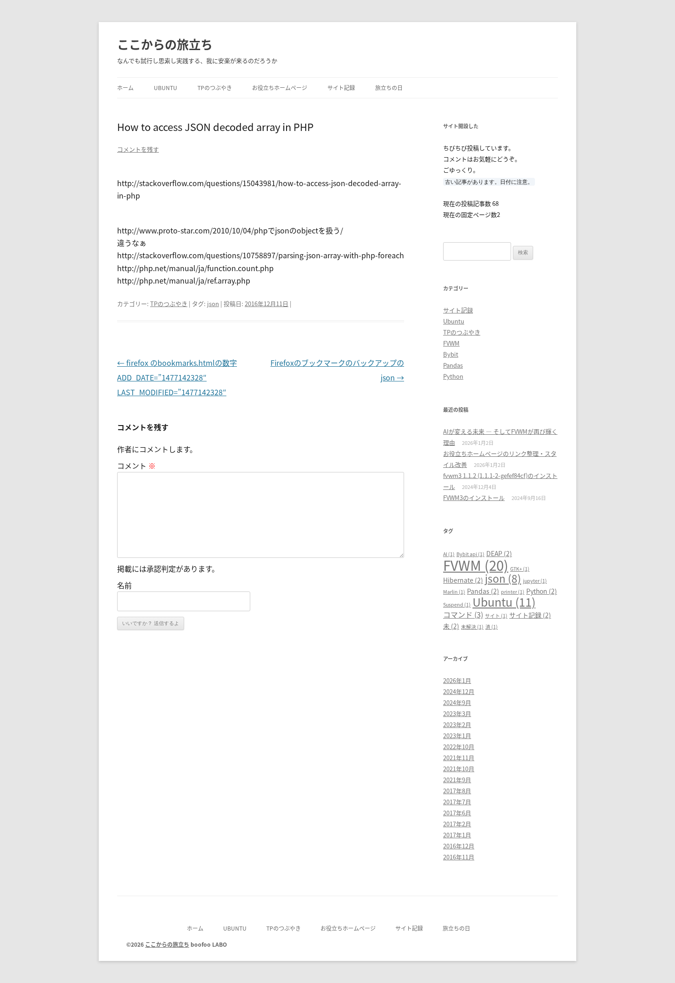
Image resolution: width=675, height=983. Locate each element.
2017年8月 (457, 790)
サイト (496, 615)
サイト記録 (341, 87)
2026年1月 (457, 680)
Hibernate (463, 580)
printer (512, 591)
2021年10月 (458, 768)
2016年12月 (458, 845)
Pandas (453, 365)
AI (449, 554)
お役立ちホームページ (279, 87)
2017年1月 (457, 834)
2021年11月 (458, 757)
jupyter (535, 580)
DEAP (499, 553)
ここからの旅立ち (165, 43)
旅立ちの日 (389, 87)
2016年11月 (458, 856)
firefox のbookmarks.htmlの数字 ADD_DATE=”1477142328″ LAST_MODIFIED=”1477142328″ (177, 377)
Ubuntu (165, 87)
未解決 (472, 626)
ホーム (125, 87)
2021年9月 (457, 779)
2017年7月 (457, 801)
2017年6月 (457, 812)
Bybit (450, 354)
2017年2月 (457, 823)
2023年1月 (457, 735)
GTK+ (519, 568)
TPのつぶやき (214, 87)
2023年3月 (457, 713)
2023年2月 (457, 724)
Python (453, 376)
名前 (124, 585)
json (213, 303)
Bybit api (470, 554)
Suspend (457, 604)
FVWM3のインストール (474, 497)
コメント (136, 465)
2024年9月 (457, 702)
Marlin (454, 591)
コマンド (463, 614)
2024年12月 (458, 691)
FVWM (451, 343)
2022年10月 (458, 746)
